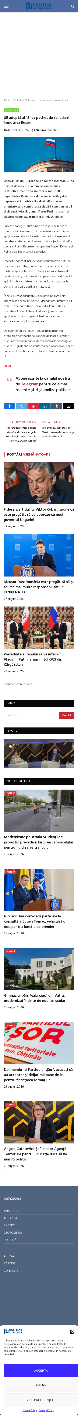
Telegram (29, 384)
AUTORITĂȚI (11, 1218)
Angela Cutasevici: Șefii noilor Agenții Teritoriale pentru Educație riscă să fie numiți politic (35, 1154)
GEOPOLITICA (11, 110)
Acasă (7, 100)
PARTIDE (10, 1263)
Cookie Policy (30, 1410)
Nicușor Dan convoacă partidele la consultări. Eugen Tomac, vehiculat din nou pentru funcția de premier (36, 921)
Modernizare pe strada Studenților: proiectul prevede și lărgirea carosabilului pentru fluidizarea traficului (38, 842)
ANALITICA (11, 1210)
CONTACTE (11, 1270)
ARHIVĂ (9, 1256)
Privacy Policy (46, 1410)
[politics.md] (39, 6)
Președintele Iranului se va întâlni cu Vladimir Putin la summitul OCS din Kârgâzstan (34, 659)
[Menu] (6, 6)
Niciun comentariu (48, 130)
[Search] (72, 6)
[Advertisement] (39, 55)
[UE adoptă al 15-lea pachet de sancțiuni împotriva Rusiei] (39, 154)
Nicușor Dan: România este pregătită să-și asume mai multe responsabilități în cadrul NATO (39, 587)
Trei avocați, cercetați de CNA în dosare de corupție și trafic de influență (58, 432)
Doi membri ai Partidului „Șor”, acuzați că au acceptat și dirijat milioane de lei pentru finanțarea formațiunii (38, 1075)
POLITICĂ (11, 793)
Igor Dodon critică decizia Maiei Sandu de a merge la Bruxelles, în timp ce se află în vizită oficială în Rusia (21, 434)
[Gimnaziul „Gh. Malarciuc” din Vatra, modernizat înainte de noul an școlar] (39, 969)
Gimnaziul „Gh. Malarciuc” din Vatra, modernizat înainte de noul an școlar (34, 998)
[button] (72, 1332)
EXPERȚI (9, 1225)
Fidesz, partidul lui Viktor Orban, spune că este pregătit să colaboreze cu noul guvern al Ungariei (39, 515)
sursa (7, 365)
